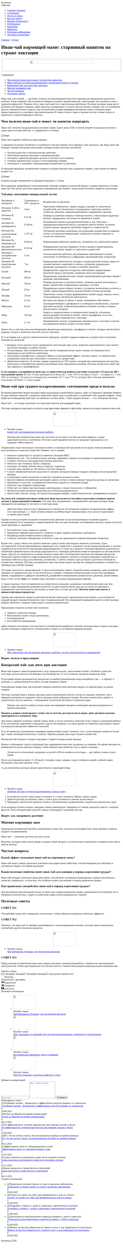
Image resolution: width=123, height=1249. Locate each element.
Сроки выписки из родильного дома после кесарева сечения (32, 1160)
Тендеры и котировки (18, 34)
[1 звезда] (6, 974)
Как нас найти (14, 18)
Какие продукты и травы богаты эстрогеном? (24, 1171)
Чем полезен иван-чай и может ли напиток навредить (34, 80)
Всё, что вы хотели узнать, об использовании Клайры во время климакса (38, 1138)
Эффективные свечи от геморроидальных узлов (25, 1149)
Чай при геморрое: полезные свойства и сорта (36, 1075)
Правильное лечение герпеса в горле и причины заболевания (38, 1186)
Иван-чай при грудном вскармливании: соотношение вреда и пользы (42, 82)
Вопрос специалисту (17, 21)
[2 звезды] (17, 974)
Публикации (13, 24)
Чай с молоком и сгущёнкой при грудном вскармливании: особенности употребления (57, 1034)
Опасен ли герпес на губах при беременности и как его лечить (39, 1197)
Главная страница (16, 10)
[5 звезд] (49, 974)
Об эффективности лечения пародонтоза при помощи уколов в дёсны (37, 1127)
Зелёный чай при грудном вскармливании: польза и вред (36, 791)
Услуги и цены (14, 15)
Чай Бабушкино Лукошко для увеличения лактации (33, 951)
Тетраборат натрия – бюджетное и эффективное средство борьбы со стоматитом (42, 1106)
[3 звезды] (28, 974)
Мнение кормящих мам (19, 88)
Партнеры (12, 26)
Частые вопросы (15, 91)
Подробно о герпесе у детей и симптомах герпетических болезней (41, 1208)
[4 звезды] (39, 974)
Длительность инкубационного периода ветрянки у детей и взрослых (43, 1219)
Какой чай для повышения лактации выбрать (30, 432)
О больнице (13, 13)
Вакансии (12, 29)
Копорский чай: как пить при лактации (27, 85)
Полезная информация (18, 32)
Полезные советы (16, 93)
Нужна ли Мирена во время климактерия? (23, 1116)
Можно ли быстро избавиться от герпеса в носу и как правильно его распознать (48, 1230)
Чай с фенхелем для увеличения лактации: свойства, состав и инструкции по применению (53, 652)
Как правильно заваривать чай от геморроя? (35, 1054)
